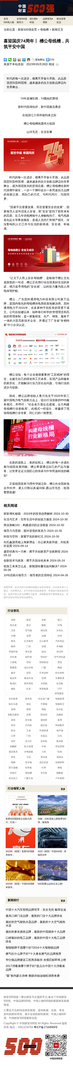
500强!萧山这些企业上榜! (50, 884)
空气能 (28, 630)
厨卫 (28, 625)
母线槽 (44, 29)
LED (60, 688)
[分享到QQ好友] (28, 59)
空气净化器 (59, 657)
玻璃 (13, 709)
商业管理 (61, 19)
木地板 (59, 646)
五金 (28, 730)
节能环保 (13, 651)
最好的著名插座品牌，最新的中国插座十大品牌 (35, 931)
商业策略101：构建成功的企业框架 (26, 525)
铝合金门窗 (43, 698)
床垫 (13, 720)
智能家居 (59, 698)
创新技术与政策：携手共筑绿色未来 (26, 560)
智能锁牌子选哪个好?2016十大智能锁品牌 (32, 947)
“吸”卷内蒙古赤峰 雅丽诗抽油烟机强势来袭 (33, 975)
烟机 (13, 688)
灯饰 (60, 625)
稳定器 (44, 725)
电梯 (13, 762)
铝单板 (28, 767)
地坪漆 (59, 730)
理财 (45, 22)
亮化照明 (59, 746)
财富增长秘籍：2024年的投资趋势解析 (28, 513)
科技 (32, 22)
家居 (60, 720)
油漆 (44, 635)
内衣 (60, 635)
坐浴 (44, 651)
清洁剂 (59, 651)
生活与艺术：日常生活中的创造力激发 (28, 519)
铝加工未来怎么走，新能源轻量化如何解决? (31, 566)
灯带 (44, 767)
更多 (63, 789)
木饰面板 (28, 751)
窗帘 (13, 673)
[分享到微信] (10, 59)
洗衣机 (44, 741)
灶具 (28, 688)
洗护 (13, 741)
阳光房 (44, 714)
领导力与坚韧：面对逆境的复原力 (25, 530)
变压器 (44, 757)
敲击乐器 (13, 704)
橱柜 (44, 625)
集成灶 (13, 683)
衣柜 (44, 620)
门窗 (44, 667)
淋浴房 (44, 630)
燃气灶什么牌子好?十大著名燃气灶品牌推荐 (33, 953)
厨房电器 (43, 688)
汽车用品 (59, 641)
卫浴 (28, 757)
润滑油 (59, 757)
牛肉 (44, 746)
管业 (13, 725)
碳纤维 (28, 657)
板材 (13, 646)
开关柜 (44, 773)
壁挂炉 (44, 657)
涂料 (13, 620)
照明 (28, 709)
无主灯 (28, 741)
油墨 (44, 646)
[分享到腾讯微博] (24, 59)
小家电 (13, 662)
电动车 (13, 678)
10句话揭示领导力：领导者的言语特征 (28, 575)
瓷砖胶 (44, 720)
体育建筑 (59, 693)
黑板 (44, 709)
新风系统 (28, 683)
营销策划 (43, 662)
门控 (28, 736)
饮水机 (59, 709)
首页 (6, 19)
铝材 (60, 751)
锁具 (28, 620)
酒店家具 (13, 751)
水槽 (13, 635)
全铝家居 (13, 698)
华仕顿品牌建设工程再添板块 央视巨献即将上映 (36, 959)
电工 (60, 620)
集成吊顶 (28, 678)
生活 (59, 22)
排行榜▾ (34, 19)
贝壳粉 (28, 725)
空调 (44, 678)
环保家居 (43, 730)
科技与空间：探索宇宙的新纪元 (23, 536)
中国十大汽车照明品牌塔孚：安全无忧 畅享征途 (36, 909)
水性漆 (13, 657)
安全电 (28, 762)
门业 (28, 646)
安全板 (28, 720)
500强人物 (9, 22)
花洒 (28, 635)
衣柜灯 (13, 773)
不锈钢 (44, 704)
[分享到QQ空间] (14, 59)
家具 (13, 641)
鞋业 (13, 730)
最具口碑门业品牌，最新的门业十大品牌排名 (34, 915)
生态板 (59, 683)
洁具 (13, 630)
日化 (60, 736)
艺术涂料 (43, 673)
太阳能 (44, 683)
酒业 (28, 704)
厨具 (13, 757)
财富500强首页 (27, 29)
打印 (51, 59)
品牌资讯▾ (48, 19)
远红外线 (28, 667)
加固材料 (59, 762)
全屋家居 (59, 678)
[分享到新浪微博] (19, 59)
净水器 (28, 651)
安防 (28, 673)
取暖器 (13, 667)
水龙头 (59, 630)
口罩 (13, 736)
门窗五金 (28, 778)
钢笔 (60, 767)
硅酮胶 (13, 746)
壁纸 (60, 662)
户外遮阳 (59, 778)
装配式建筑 (13, 714)
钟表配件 (59, 725)
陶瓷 (60, 667)
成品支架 (43, 762)
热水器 (13, 625)
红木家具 (28, 641)
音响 (28, 662)
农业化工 (13, 778)
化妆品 (44, 736)
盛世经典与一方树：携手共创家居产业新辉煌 (32, 551)
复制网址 (40, 59)
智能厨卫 (59, 704)
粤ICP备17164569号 (46, 1027)
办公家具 (43, 641)
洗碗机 (59, 714)
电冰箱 (59, 741)
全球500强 (22, 19)
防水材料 (59, 673)
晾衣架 (28, 698)
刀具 (44, 751)
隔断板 (59, 773)
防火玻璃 (28, 746)
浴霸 (28, 714)
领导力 (20, 22)
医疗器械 (13, 767)
